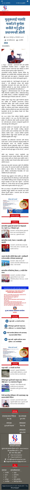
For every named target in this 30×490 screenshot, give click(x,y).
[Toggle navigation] (4, 13)
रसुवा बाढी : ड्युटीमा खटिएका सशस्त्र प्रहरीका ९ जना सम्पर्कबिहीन (17, 340)
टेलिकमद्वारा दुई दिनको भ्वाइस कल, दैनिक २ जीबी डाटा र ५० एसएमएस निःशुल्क (15, 327)
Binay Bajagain (15, 488)
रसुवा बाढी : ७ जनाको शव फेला (17, 321)
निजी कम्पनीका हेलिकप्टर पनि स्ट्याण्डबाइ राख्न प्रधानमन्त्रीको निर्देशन (17, 334)
